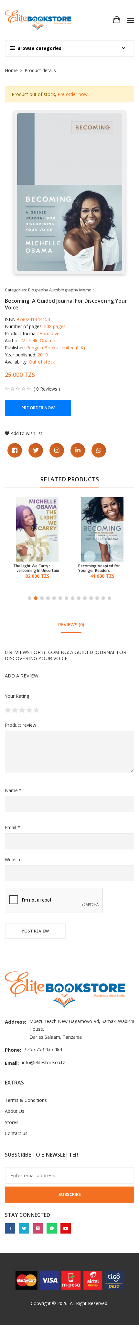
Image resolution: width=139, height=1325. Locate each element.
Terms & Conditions (26, 1100)
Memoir (86, 290)
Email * (12, 827)
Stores (11, 1122)
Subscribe (70, 1194)
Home (11, 70)
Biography (38, 290)
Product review (20, 725)
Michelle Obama (38, 340)
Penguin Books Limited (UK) (55, 348)
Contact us (16, 1133)
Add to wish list (26, 433)
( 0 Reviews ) (47, 389)
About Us (14, 1111)
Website (13, 860)
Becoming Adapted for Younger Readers (34, 568)
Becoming (102, 566)
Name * (13, 790)
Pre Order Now (38, 408)
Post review (35, 931)
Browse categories (39, 48)
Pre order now (73, 94)
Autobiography (63, 290)
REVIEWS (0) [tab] (71, 624)
